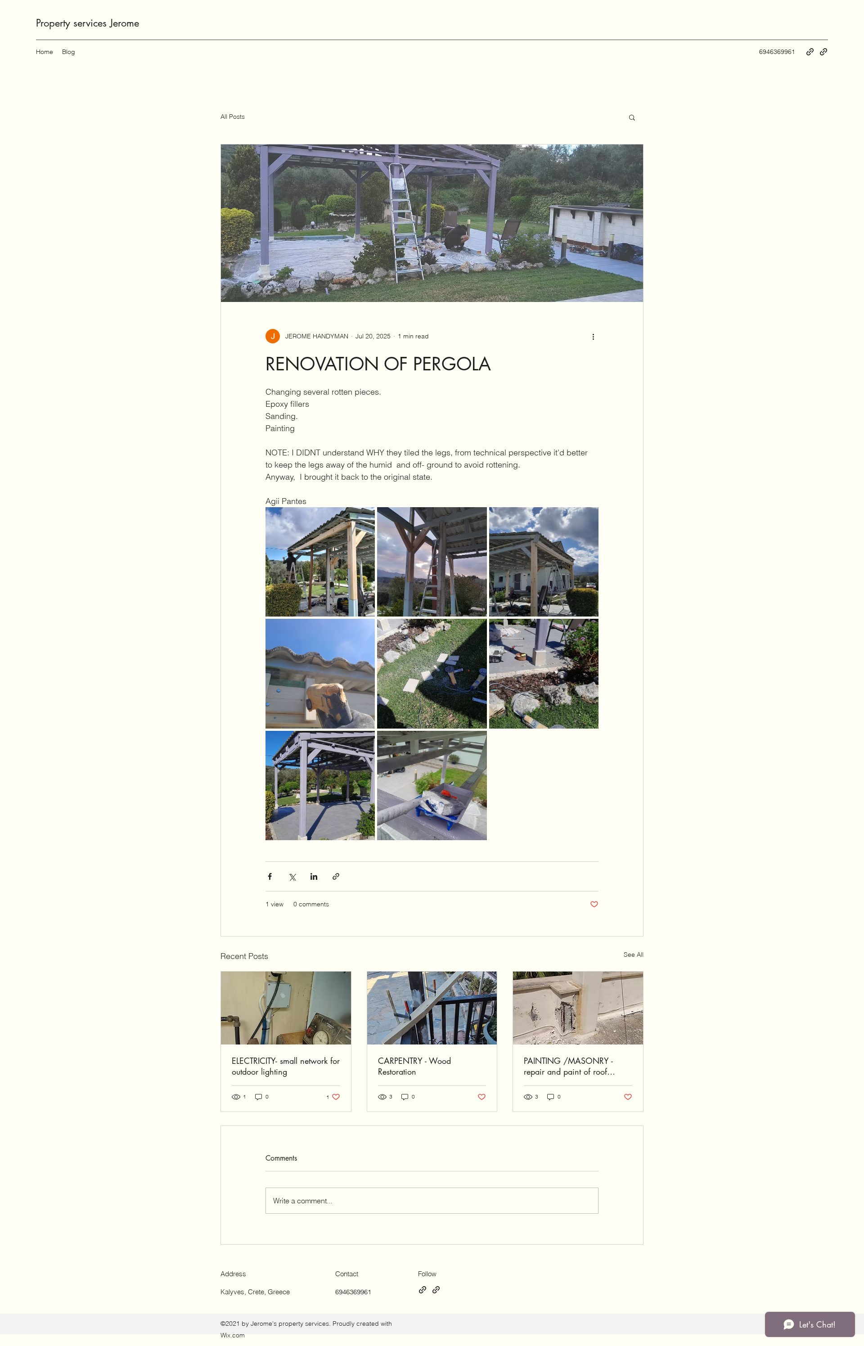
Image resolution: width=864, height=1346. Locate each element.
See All (634, 954)
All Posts (232, 117)
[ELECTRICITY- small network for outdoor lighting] (286, 1008)
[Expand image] (320, 562)
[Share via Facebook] (270, 876)
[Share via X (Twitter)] (292, 876)
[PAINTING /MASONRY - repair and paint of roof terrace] (578, 1008)
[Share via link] (336, 876)
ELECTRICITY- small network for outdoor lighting (286, 1066)
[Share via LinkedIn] (314, 876)
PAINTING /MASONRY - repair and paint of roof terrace (568, 1066)
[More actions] (593, 336)
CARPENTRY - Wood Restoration (414, 1066)
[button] (632, 117)
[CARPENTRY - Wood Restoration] (432, 1008)
